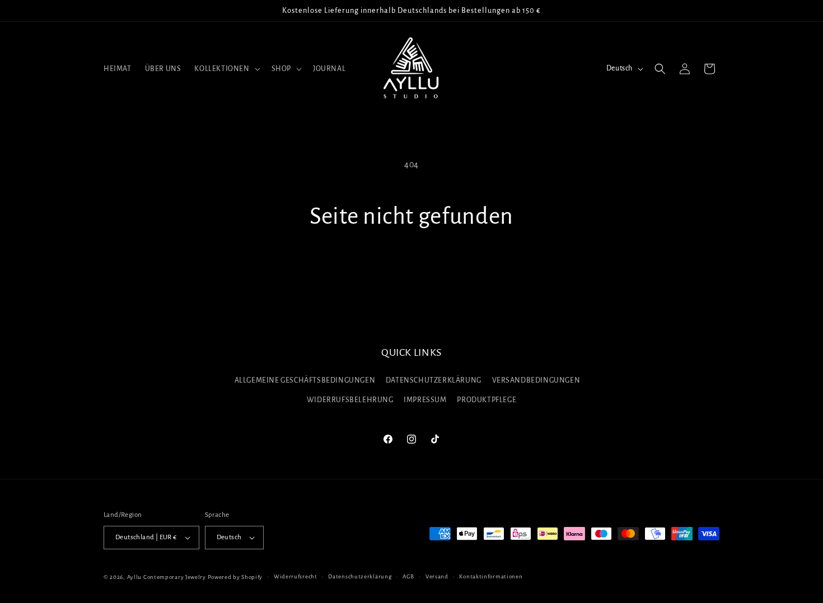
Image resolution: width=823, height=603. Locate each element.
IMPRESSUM (425, 400)
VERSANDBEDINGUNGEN (536, 380)
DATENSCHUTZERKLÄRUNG (433, 380)
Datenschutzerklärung (359, 576)
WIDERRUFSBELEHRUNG (350, 400)
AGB (408, 576)
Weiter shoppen (411, 272)
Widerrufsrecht (295, 576)
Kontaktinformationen (490, 576)
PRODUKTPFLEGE (486, 400)
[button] (226, 69)
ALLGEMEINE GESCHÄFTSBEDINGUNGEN (305, 380)
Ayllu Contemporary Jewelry (166, 577)
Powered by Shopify (235, 577)
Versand (436, 576)
